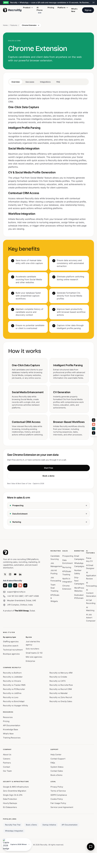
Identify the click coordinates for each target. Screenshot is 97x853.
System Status (57, 767)
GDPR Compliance (59, 795)
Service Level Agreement (62, 807)
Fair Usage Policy (58, 803)
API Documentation (11, 725)
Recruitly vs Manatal (58, 693)
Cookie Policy (57, 799)
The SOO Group (22, 610)
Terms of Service (58, 791)
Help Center (56, 754)
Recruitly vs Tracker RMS (14, 685)
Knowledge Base (10, 729)
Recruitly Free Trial (12, 825)
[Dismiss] (93, 2)
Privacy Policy (57, 787)
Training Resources (11, 737)
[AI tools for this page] (93, 426)
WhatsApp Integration (14, 831)
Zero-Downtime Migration (14, 791)
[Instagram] (10, 574)
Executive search (10, 645)
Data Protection (10, 799)
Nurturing (66, 567)
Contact (6, 767)
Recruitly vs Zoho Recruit (61, 697)
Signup (88, 10)
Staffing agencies (11, 641)
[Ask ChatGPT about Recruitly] (5, 585)
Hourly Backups (10, 803)
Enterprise (30, 661)
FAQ (58, 82)
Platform (61, 7)
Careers (6, 758)
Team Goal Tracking (54, 587)
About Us (7, 754)
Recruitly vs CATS (58, 681)
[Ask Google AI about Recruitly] (25, 585)
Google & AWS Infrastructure (16, 787)
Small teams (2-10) (34, 653)
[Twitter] (5, 574)
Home (5, 25)
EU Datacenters (10, 807)
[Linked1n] (20, 574)
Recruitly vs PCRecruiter (14, 689)
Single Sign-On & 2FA (12, 795)
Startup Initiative (49, 825)
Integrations (45, 82)
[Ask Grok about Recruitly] (15, 585)
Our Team (7, 771)
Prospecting (67, 556)
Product (26, 7)
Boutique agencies (11, 654)
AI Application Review (91, 575)
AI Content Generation (91, 593)
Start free (48, 468)
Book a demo (48, 476)
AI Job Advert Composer (90, 617)
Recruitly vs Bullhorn (12, 673)
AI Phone (39, 9)
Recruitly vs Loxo (10, 697)
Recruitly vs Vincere (12, 681)
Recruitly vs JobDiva (12, 693)
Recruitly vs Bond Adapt (13, 701)
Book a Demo (56, 775)
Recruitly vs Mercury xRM (61, 673)
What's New (74, 10)
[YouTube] (15, 574)
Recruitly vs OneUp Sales (61, 701)
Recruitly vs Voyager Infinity (15, 705)
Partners (7, 763)
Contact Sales (57, 771)
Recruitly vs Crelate (58, 677)
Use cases (30, 82)
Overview (15, 82)
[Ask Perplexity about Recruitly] (10, 585)
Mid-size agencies (34, 657)
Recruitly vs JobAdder (13, 677)
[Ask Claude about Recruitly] (20, 585)
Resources (8, 717)
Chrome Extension (29, 25)
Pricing (51, 7)
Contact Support (58, 758)
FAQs (53, 763)
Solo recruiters (32, 648)
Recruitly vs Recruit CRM (61, 689)
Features (13, 25)
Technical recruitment (13, 650)
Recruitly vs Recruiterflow (61, 685)
